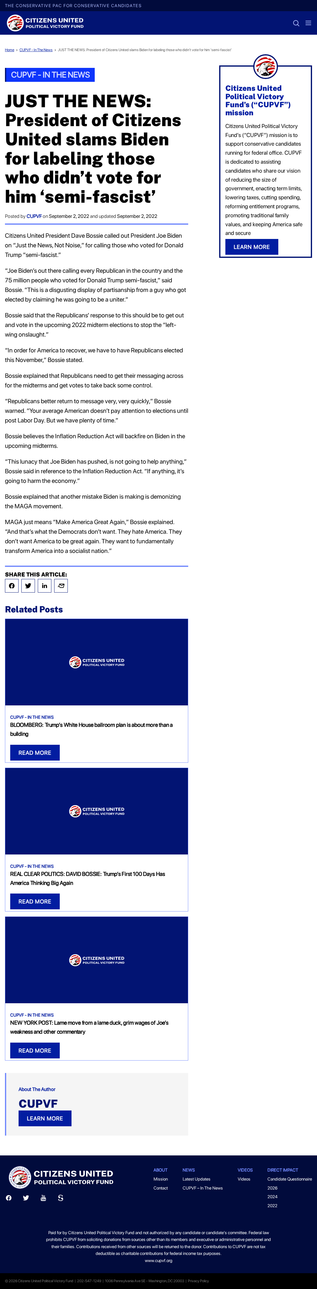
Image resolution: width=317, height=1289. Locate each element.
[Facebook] (12, 586)
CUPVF (34, 216)
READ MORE (35, 752)
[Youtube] (43, 1199)
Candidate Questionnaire (289, 1178)
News (189, 1170)
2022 (272, 1205)
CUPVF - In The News (36, 50)
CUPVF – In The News (203, 1187)
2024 (272, 1196)
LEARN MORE (45, 1118)
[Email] (61, 586)
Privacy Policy (198, 1281)
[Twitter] (28, 586)
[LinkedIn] (44, 586)
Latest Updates (197, 1178)
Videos (244, 1178)
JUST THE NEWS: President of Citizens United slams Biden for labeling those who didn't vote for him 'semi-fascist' (145, 50)
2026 (272, 1187)
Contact (161, 1187)
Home (9, 50)
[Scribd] (60, 1199)
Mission (161, 1178)
